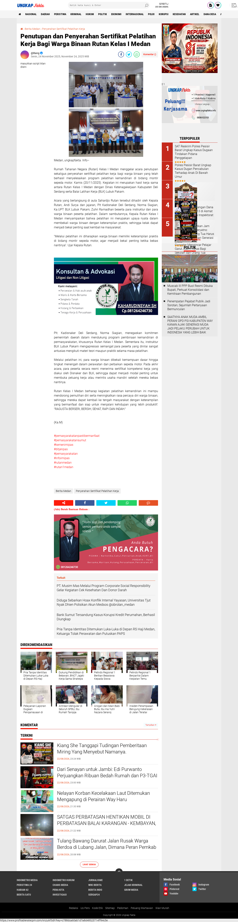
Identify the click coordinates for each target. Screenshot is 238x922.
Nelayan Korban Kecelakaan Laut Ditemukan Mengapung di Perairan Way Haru (103, 796)
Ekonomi (116, 14)
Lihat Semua (89, 864)
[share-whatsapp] (137, 54)
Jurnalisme (95, 880)
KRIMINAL (75, 14)
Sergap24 (94, 894)
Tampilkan (150, 725)
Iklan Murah (162, 908)
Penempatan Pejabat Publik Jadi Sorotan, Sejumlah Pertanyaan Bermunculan (188, 305)
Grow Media (131, 889)
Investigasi (60, 894)
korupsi (163, 14)
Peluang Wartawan (142, 908)
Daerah (45, 14)
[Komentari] (148, 503)
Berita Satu (24, 894)
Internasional (135, 14)
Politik (102, 14)
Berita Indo (95, 889)
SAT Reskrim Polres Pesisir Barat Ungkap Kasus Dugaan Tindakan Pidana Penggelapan (194, 152)
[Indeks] (211, 5)
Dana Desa (210, 14)
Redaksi (73, 908)
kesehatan (179, 14)
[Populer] (218, 5)
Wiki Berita (95, 884)
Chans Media (60, 884)
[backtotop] (119, 872)
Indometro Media (27, 880)
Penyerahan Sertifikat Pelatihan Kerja (63, 28)
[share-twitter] (129, 54)
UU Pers (85, 908)
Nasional (31, 14)
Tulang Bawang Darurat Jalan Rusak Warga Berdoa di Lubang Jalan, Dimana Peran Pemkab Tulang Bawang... (106, 847)
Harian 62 (22, 889)
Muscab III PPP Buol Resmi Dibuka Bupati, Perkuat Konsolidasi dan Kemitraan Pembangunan (190, 289)
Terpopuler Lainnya (189, 240)
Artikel (194, 14)
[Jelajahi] (233, 5)
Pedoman (122, 908)
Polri (151, 14)
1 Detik (128, 880)
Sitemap (110, 908)
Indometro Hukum (64, 880)
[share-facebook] (121, 54)
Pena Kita (58, 889)
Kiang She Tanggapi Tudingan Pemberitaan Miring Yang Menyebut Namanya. (102, 749)
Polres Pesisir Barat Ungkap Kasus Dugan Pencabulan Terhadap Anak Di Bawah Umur (193, 170)
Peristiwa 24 (24, 884)
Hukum (90, 14)
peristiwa (60, 14)
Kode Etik (97, 908)
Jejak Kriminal (133, 884)
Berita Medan (32, 28)
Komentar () (149, 54)
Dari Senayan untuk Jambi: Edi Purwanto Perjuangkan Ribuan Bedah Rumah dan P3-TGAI (107, 772)
